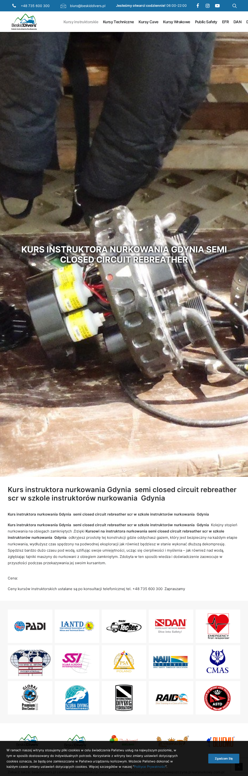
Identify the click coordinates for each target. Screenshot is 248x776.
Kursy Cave (148, 21)
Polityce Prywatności (149, 766)
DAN (237, 21)
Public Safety (206, 21)
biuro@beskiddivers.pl (87, 6)
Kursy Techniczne (118, 21)
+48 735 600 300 (35, 6)
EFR (225, 21)
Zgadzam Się (224, 758)
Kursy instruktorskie (80, 21)
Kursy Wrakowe (176, 21)
